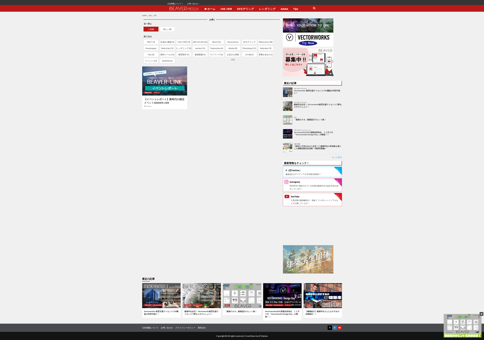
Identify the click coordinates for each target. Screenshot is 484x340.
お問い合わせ (167, 327)
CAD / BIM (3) (183, 42)
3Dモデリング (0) (249, 42)
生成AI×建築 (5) (167, 42)
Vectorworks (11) (233, 42)
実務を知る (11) (266, 54)
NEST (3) (151, 42)
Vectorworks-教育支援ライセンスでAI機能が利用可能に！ (317, 91)
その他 (308, 305)
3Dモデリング (245, 9)
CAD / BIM (226, 9)
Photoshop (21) (249, 48)
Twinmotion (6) (216, 48)
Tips (295, 9)
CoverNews (250, 336)
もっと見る (337, 157)
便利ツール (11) (167, 54)
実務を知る (148, 92)
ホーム (211, 9)
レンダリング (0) (183, 48)
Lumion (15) (200, 48)
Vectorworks (157, 305)
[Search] (314, 8)
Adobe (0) (233, 48)
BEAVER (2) (167, 61)
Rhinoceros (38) (266, 42)
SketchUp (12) (167, 48)
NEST (227, 305)
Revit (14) (216, 42)
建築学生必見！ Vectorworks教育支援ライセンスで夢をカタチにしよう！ (318, 105)
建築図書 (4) (200, 54)
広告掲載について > (175, 4)
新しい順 (167, 29)
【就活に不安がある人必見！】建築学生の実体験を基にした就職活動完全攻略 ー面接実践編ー (317, 147)
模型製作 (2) (183, 54)
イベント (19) (151, 61)
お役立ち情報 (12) (233, 55)
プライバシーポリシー (185, 327)
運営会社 (202, 327)
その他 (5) (249, 54)
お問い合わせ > (193, 4)
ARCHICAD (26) (200, 42)
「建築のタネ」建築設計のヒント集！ (310, 119)
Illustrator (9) (265, 48)
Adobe (284, 9)
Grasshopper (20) (151, 48)
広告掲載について (150, 327)
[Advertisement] (312, 225)
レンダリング (267, 9)
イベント (156, 92)
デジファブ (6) (216, 54)
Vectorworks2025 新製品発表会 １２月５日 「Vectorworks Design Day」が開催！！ (313, 133)
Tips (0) (151, 54)
